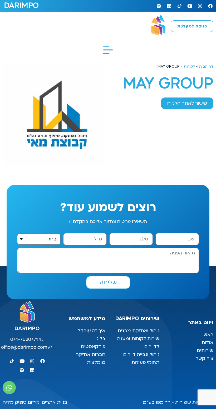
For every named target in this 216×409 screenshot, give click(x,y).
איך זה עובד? (91, 331)
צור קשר (203, 358)
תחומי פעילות (145, 362)
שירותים (205, 350)
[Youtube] (189, 5)
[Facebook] (210, 5)
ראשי (207, 335)
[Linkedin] (169, 5)
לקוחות (189, 66)
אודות (207, 343)
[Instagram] (199, 5)
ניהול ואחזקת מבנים (138, 331)
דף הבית (206, 66)
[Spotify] (158, 5)
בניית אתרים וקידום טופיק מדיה (35, 402)
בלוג (100, 339)
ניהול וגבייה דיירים (141, 354)
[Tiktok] (179, 5)
